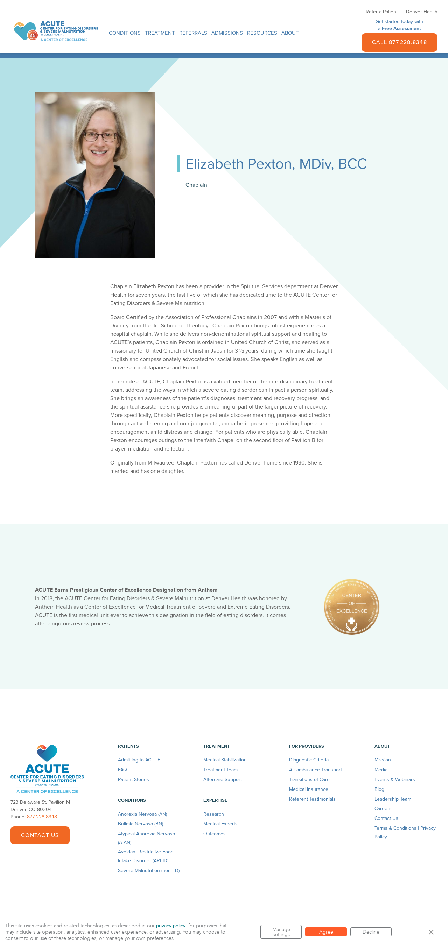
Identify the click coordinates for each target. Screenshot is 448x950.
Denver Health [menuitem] (422, 12)
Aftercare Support (222, 779)
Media (380, 770)
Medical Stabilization (225, 760)
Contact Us (40, 835)
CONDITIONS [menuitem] (125, 33)
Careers (383, 808)
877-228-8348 (42, 817)
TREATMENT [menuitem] (160, 33)
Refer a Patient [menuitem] (382, 12)
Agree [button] (326, 932)
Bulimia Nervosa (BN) (140, 824)
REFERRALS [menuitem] (193, 33)
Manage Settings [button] (281, 931)
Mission (382, 760)
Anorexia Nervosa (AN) (142, 814)
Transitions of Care (309, 779)
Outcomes (214, 834)
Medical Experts (220, 824)
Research (213, 814)
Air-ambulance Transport (315, 770)
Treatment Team (220, 770)
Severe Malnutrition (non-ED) (149, 870)
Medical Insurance (308, 789)
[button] (431, 932)
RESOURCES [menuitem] (262, 33)
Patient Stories (133, 779)
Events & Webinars (394, 779)
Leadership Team (392, 799)
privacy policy (171, 926)
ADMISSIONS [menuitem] (227, 33)
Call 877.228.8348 (399, 42)
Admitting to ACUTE (139, 760)
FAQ (122, 770)
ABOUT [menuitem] (290, 33)
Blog (379, 789)
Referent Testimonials (312, 799)
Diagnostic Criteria (309, 760)
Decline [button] (371, 932)
